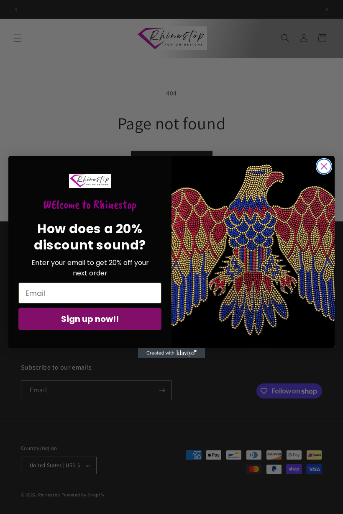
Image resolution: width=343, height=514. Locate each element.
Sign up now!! (90, 319)
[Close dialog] (324, 166)
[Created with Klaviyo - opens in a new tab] (171, 353)
